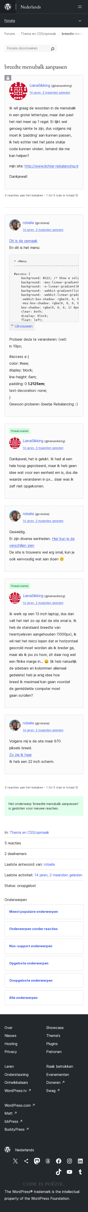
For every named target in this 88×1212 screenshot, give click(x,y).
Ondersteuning (16, 1074)
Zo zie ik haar (20, 754)
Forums (10, 20)
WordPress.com (20, 1105)
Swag (53, 1090)
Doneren (55, 1082)
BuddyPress (17, 1129)
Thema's (53, 1035)
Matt (11, 1113)
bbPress (14, 1121)
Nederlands (24, 1150)
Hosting (11, 1043)
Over (8, 1027)
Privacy (11, 1051)
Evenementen (57, 1074)
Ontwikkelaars (16, 1082)
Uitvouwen (23, 326)
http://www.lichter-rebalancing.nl (51, 166)
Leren (9, 1066)
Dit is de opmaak (23, 241)
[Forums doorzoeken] (52, 48)
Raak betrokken (59, 1066)
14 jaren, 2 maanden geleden (43, 603)
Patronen (54, 1051)
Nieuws (10, 1035)
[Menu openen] (81, 7)
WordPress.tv (18, 1090)
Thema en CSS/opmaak (38, 34)
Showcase (55, 1027)
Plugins (52, 1043)
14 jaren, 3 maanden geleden (50, 92)
